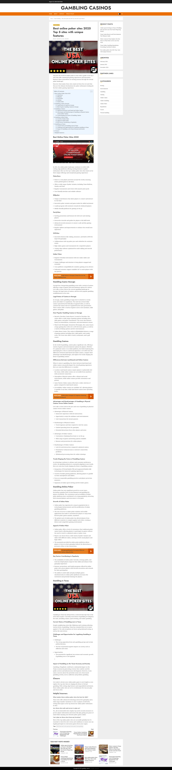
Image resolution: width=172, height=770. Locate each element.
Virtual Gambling (56, 24)
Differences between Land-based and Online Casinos (70, 110)
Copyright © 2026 (77, 768)
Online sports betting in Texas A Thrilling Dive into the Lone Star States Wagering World (110, 29)
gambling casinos (86, 7)
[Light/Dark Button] (119, 14)
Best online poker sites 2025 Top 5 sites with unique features (91, 759)
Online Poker (103, 103)
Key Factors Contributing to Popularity (66, 122)
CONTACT (61, 14)
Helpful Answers (59, 132)
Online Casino (103, 97)
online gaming (67, 726)
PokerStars (60, 95)
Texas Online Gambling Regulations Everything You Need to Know (109, 46)
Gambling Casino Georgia (62, 103)
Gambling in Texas (60, 124)
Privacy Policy (70, 14)
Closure (57, 131)
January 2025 (103, 64)
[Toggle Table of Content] (90, 91)
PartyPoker (60, 98)
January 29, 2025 (64, 762)
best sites (61, 726)
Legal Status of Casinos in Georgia (65, 105)
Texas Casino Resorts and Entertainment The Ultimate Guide (90, 748)
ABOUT (55, 14)
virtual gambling (80, 726)
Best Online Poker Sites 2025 (63, 93)
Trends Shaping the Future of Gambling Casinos (69, 115)
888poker (59, 97)
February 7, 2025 (64, 753)
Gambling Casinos (60, 109)
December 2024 (104, 67)
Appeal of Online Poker (63, 120)
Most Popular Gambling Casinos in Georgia (67, 107)
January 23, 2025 (113, 762)
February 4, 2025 (89, 751)
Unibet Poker (60, 101)
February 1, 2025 (113, 752)
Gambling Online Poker (61, 117)
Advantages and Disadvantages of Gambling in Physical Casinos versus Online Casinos (73, 113)
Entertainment (104, 88)
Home (50, 14)
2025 (58, 726)
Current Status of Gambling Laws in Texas (67, 125)
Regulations (103, 106)
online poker (73, 726)
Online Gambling (104, 100)
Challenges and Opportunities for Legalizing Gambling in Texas (73, 127)
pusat (55, 38)
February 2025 (104, 61)
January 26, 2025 (61, 38)
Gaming (102, 94)
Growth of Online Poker (63, 119)
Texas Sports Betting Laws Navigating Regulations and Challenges (115, 759)
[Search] (122, 14)
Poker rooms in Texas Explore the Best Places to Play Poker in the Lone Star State (110, 40)
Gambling (102, 91)
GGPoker (59, 100)
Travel (102, 109)
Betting (102, 85)
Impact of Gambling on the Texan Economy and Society (71, 129)
